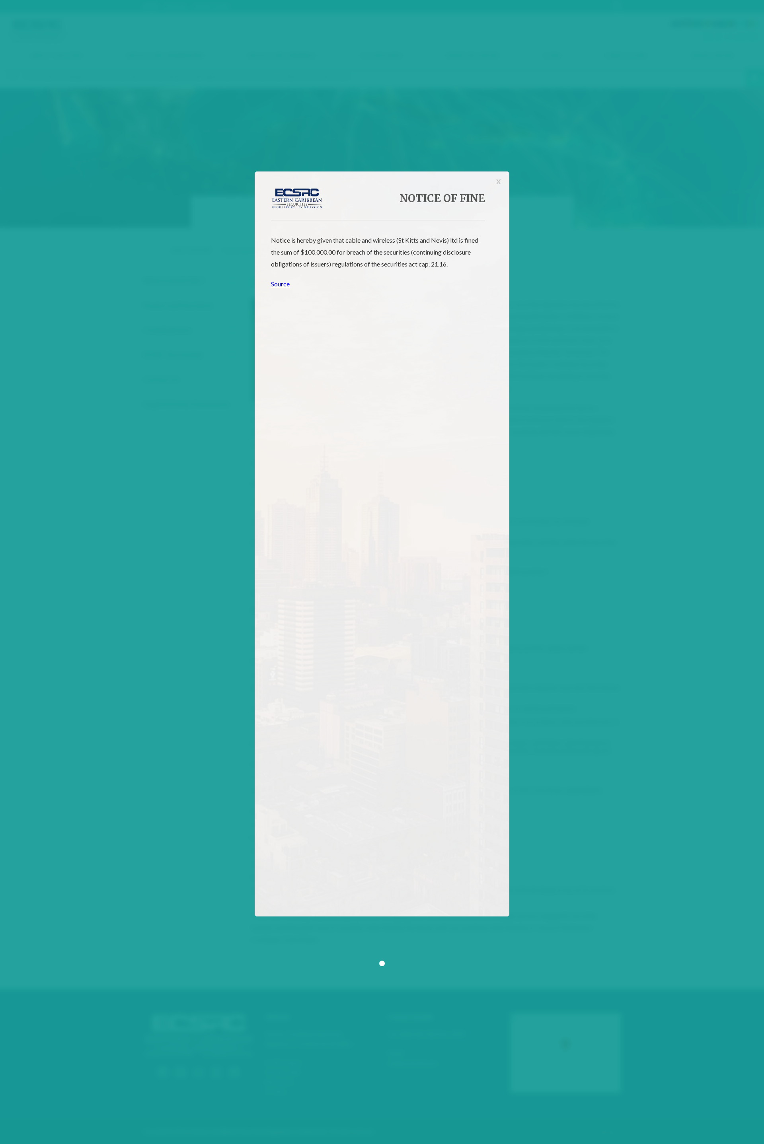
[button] (382, 963)
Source (280, 284)
